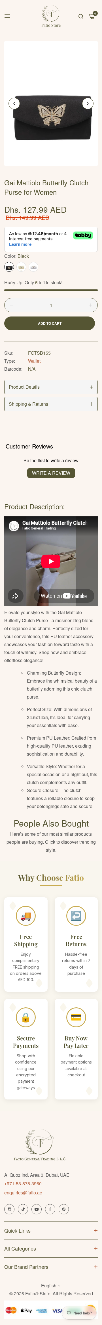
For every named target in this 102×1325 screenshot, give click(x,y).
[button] (88, 103)
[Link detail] (9, 1209)
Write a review (51, 473)
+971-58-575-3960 (23, 1183)
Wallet (34, 361)
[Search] (80, 16)
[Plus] (90, 305)
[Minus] (12, 305)
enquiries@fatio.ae (23, 1192)
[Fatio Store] (51, 16)
